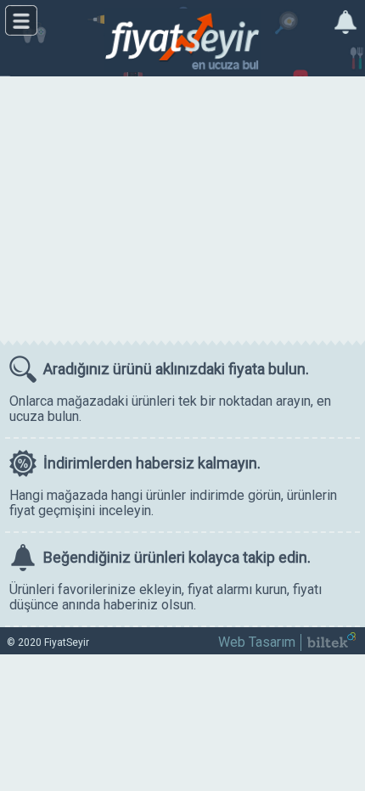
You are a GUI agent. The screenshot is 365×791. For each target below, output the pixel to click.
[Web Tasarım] (331, 643)
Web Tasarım (256, 642)
